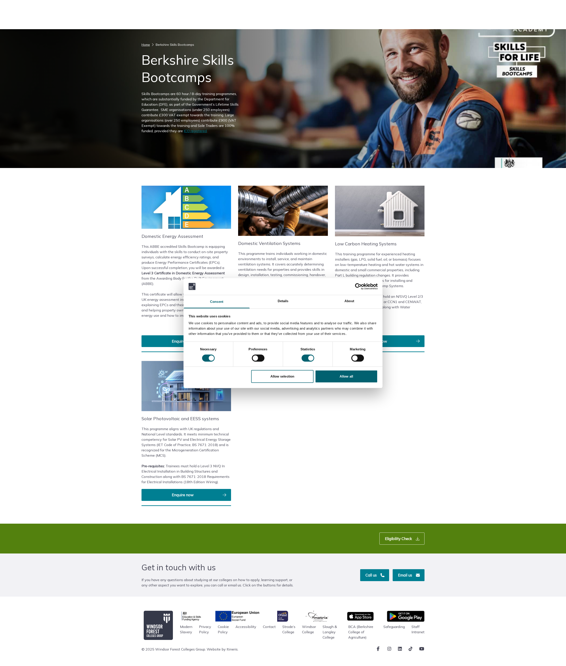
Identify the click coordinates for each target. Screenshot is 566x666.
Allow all (346, 376)
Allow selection (282, 376)
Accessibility (245, 626)
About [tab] (349, 301)
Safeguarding (394, 626)
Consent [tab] (216, 301)
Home (146, 45)
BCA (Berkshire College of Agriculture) (360, 631)
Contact (269, 626)
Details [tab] (283, 301)
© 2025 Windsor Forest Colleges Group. (174, 649)
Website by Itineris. (222, 649)
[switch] (258, 358)
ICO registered (195, 131)
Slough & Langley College (330, 631)
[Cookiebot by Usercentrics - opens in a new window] (358, 286)
